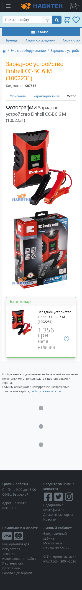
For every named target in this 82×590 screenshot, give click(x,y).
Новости (49, 519)
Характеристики (46, 96)
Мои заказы (52, 543)
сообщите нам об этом (46, 391)
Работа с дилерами (17, 573)
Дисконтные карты (58, 514)
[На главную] (4, 50)
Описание (18, 96)
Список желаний (56, 548)
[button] (75, 6)
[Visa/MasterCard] (20, 536)
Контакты (9, 507)
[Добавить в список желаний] (66, 339)
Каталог (42, 32)
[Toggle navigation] (8, 6)
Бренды (12, 40)
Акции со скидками (40, 40)
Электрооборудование (28, 50)
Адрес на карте (14, 503)
